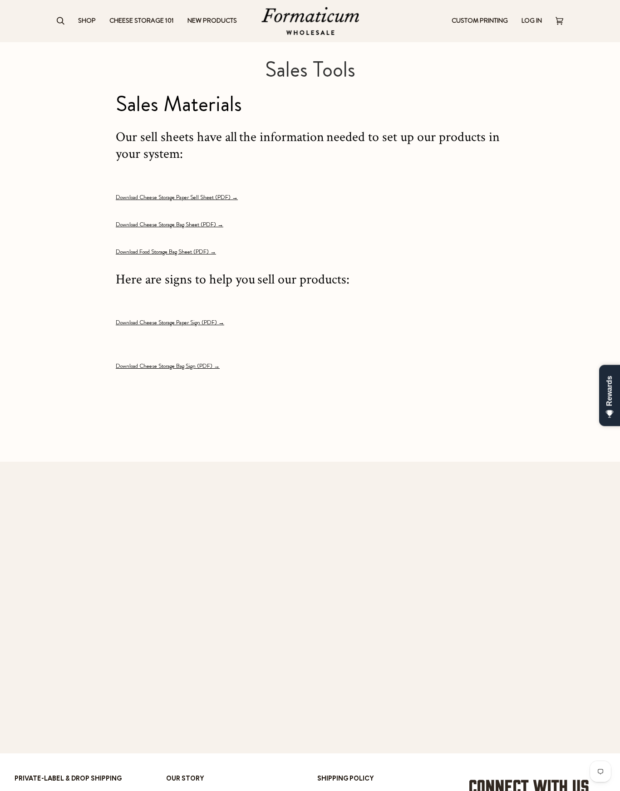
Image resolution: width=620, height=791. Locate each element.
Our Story (185, 778)
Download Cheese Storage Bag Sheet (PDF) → (169, 224)
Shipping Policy (345, 778)
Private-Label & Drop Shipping (68, 778)
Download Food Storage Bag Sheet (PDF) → (166, 251)
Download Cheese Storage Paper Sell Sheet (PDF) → (177, 197)
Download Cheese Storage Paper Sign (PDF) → (170, 322)
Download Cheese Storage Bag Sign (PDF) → (168, 365)
